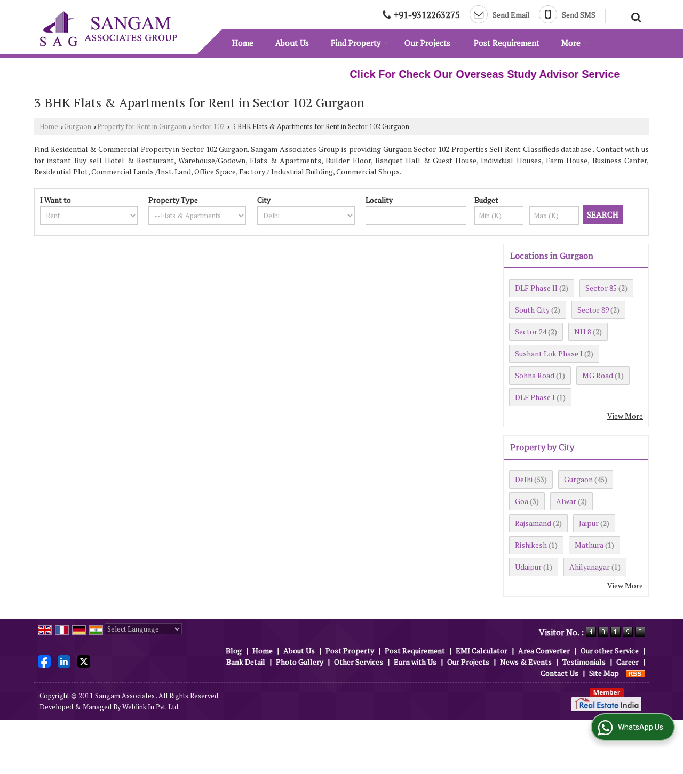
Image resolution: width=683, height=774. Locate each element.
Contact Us (559, 673)
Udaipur (528, 567)
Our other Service (610, 650)
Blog (234, 650)
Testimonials (584, 662)
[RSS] (635, 673)
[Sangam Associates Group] (108, 29)
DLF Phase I (535, 397)
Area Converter (544, 650)
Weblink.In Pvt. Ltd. (151, 707)
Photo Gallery (299, 662)
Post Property (349, 650)
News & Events (526, 662)
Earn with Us (415, 662)
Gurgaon (77, 126)
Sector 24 (530, 331)
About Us (292, 42)
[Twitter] (83, 661)
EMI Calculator (481, 650)
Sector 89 (593, 310)
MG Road (597, 375)
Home (242, 42)
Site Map (604, 673)
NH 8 (582, 331)
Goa (521, 501)
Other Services (358, 662)
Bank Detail (245, 662)
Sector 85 (601, 288)
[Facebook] (44, 661)
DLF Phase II (536, 288)
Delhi (524, 479)
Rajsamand (533, 523)
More (571, 42)
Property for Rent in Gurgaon (141, 126)
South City (532, 310)
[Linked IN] (64, 661)
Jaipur (589, 523)
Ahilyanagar (589, 567)
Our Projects (427, 42)
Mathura (589, 545)
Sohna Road (534, 375)
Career (627, 662)
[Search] (634, 16)
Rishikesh (531, 545)
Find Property (356, 42)
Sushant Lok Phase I (549, 353)
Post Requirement (506, 42)
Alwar (566, 501)
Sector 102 (208, 126)
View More (625, 416)
